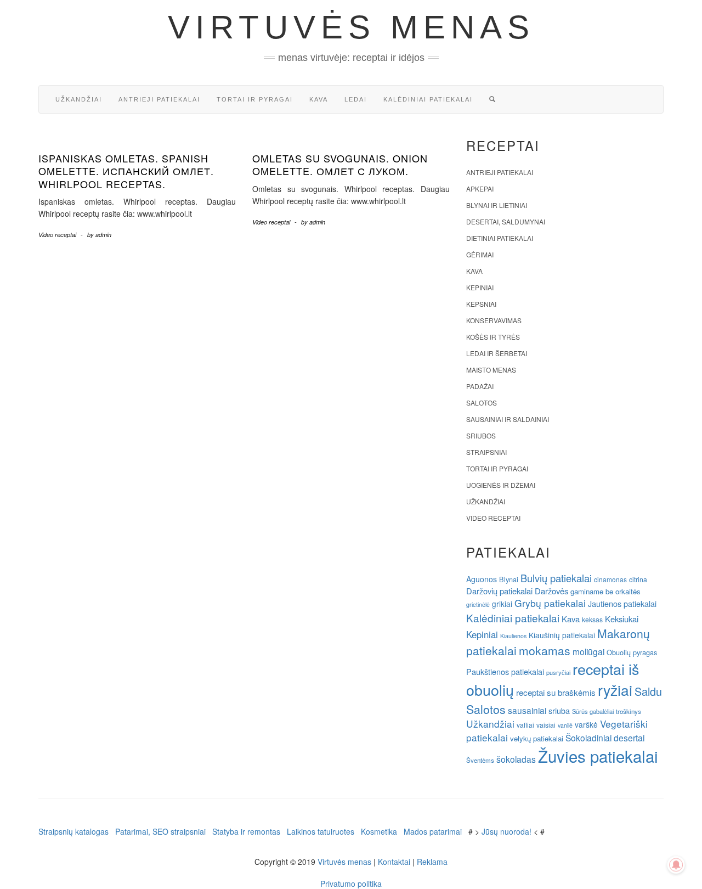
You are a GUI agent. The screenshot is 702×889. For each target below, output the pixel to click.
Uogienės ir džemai (500, 484)
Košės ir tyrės (493, 336)
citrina (638, 579)
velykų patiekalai (536, 738)
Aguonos (481, 578)
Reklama (432, 861)
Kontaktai (394, 861)
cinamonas (610, 579)
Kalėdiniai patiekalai (428, 99)
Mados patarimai (433, 831)
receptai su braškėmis (556, 692)
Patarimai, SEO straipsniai (160, 831)
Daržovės (551, 591)
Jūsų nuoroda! (506, 831)
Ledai (355, 99)
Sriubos (481, 435)
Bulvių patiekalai (556, 578)
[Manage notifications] (676, 865)
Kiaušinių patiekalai (562, 634)
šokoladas (516, 759)
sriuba (559, 710)
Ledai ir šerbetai (496, 353)
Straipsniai (486, 452)
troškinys (628, 711)
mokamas (544, 650)
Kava (318, 99)
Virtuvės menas (351, 27)
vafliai (525, 724)
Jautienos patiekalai (622, 603)
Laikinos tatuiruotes (320, 831)
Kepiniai (480, 287)
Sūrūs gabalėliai (593, 711)
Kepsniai (481, 303)
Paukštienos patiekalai (505, 671)
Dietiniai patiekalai (499, 238)
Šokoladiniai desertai (604, 738)
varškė (586, 724)
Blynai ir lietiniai (496, 205)
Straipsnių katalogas (73, 831)
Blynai (508, 579)
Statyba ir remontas (246, 831)
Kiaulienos (513, 636)
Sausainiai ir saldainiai (507, 419)
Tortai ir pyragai (255, 99)
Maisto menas (491, 369)
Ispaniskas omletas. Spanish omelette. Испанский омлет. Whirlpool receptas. (126, 171)
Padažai (480, 386)
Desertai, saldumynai (505, 221)
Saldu (648, 691)
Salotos (481, 402)
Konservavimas (494, 320)
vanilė (565, 725)
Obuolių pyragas (632, 652)
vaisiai (546, 724)
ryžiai (615, 689)
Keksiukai (621, 618)
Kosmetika (379, 831)
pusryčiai (558, 672)
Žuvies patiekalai (598, 755)
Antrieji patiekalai (159, 99)
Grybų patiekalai (550, 603)
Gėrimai (480, 254)
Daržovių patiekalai (499, 591)
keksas (592, 619)
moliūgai (588, 651)
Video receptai (57, 234)
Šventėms (480, 760)
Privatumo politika (351, 883)
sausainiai (527, 710)
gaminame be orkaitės (605, 591)
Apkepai (480, 188)
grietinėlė (478, 604)
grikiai (502, 603)
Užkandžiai (78, 99)
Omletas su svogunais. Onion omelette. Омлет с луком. (340, 164)
